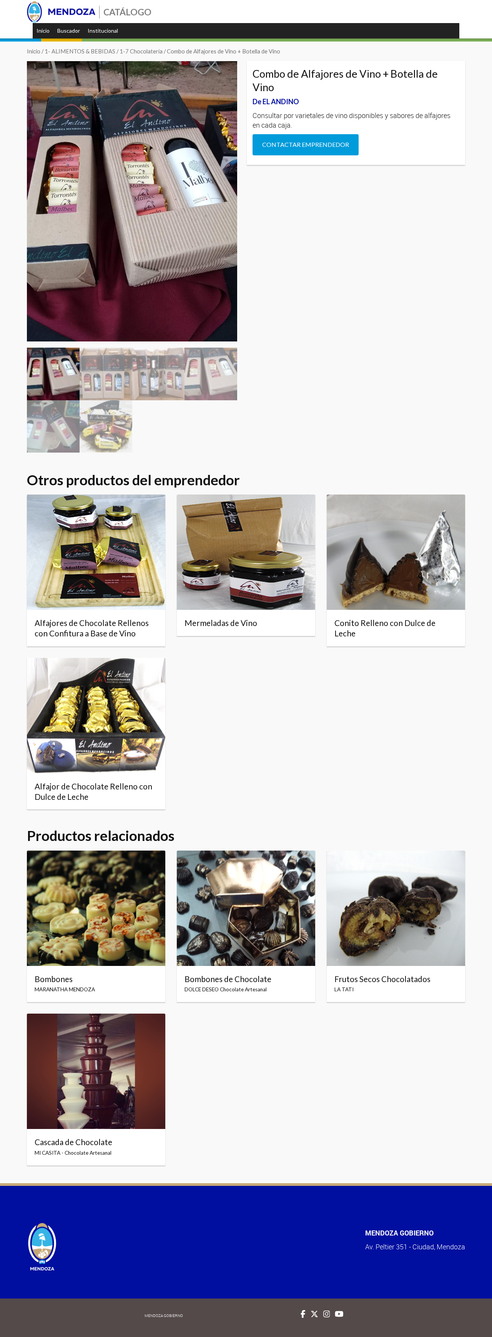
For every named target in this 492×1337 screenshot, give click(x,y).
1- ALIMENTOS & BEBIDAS (80, 51)
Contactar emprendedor (305, 144)
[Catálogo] (61, 12)
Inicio (43, 30)
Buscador (68, 30)
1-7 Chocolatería (141, 51)
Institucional (103, 30)
